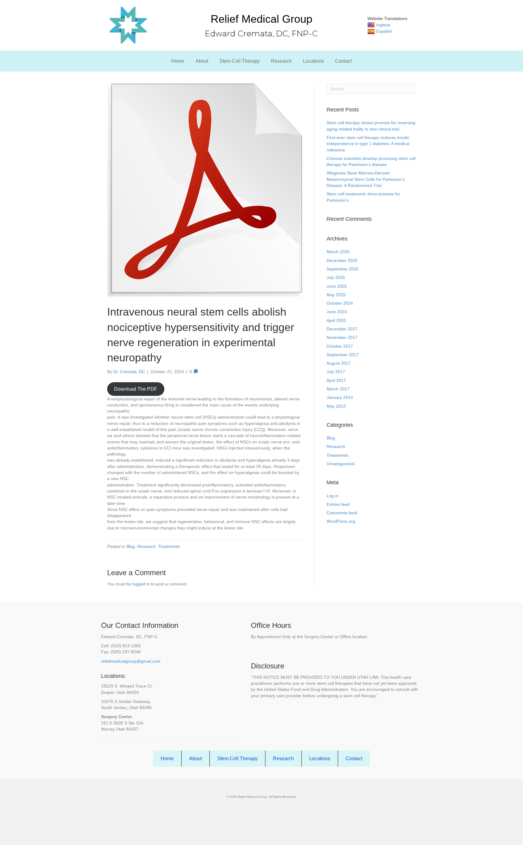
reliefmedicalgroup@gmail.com (130, 661)
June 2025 (337, 286)
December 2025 (342, 260)
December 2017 (342, 328)
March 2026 (338, 251)
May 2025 (336, 294)
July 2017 (336, 371)
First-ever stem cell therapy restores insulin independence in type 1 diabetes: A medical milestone (368, 143)
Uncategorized (340, 463)
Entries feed (338, 504)
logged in (141, 584)
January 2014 (340, 397)
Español (384, 31)
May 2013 (336, 406)
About (202, 61)
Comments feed (342, 512)
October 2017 (340, 346)
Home (177, 61)
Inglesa (383, 24)
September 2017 (343, 354)
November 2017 (342, 337)
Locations (313, 61)
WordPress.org (341, 521)
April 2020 (336, 320)
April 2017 (336, 380)
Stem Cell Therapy (239, 61)
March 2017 (338, 388)
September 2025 (343, 269)
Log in (332, 495)
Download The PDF (135, 389)
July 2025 (336, 277)
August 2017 (339, 363)
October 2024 (340, 303)
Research (281, 61)
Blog (130, 546)
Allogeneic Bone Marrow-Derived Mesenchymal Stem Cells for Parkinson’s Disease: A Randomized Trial (366, 179)
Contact (343, 61)
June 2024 (337, 311)
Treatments (169, 546)
